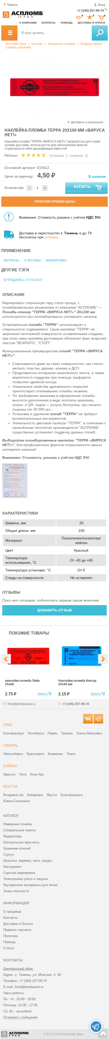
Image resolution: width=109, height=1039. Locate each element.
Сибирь (10, 745)
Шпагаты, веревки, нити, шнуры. (28, 860)
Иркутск (9, 774)
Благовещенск (72, 795)
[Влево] (6, 659)
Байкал (10, 766)
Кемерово (55, 754)
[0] (79, 17)
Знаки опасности (16, 891)
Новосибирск (13, 754)
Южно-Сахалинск (16, 801)
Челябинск (36, 733)
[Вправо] (103, 659)
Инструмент (12, 867)
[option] (54, 87)
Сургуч (8, 854)
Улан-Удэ (37, 774)
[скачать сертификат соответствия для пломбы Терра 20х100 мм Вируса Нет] (15, 497)
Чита (22, 774)
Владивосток (13, 795)
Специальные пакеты (19, 830)
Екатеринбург (13, 733)
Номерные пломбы (62, 44)
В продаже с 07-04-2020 (23, 280)
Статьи (8, 948)
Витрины (11, 260)
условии (51, 237)
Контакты (49, 22)
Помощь (67, 22)
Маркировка (56, 260)
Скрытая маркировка (19, 873)
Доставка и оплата (91, 22)
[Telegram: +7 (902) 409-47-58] (96, 1026)
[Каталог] (9, 33)
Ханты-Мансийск (89, 733)
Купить (82, 187)
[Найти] (100, 33)
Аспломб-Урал (16, 44)
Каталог (37, 44)
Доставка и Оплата (18, 924)
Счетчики (32, 260)
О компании (28, 22)
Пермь (53, 733)
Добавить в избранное (87, 122)
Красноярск (35, 754)
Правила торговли (17, 930)
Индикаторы (12, 836)
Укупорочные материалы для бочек (30, 885)
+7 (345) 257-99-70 (90, 10)
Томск (71, 754)
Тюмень (67, 733)
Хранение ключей (16, 848)
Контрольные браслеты (21, 842)
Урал (7, 725)
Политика (10, 936)
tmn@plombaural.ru (21, 704)
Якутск (52, 795)
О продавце (12, 911)
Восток (10, 786)
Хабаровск (35, 795)
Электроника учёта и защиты (25, 879)
